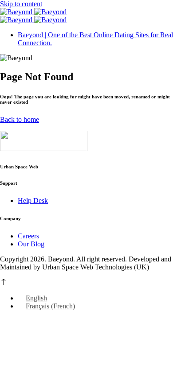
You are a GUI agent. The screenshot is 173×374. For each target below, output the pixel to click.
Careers (28, 236)
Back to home (19, 119)
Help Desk (33, 200)
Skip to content (21, 4)
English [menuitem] (36, 298)
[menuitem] (32, 298)
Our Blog (31, 244)
